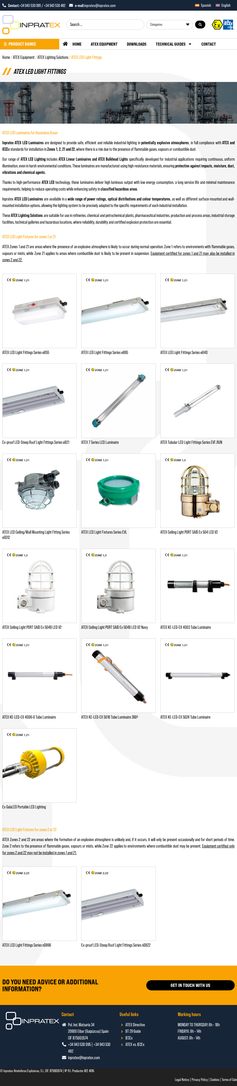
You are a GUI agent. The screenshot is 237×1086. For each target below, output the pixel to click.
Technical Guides (171, 44)
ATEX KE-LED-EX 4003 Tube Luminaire (185, 627)
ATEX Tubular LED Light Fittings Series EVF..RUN (191, 442)
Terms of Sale (229, 1079)
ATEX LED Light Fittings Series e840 (184, 352)
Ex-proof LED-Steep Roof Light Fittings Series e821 (35, 442)
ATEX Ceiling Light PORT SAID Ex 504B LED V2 (32, 627)
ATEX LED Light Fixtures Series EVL (104, 532)
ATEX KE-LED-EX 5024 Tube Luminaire (185, 717)
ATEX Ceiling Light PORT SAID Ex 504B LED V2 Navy (114, 627)
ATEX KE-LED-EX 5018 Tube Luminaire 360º (109, 717)
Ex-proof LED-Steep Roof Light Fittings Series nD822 (115, 945)
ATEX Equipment (104, 44)
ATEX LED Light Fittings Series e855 (25, 352)
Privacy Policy (200, 1079)
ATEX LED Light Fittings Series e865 (104, 352)
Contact (208, 44)
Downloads (137, 44)
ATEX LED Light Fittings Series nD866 (26, 945)
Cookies (214, 1079)
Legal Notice (182, 1079)
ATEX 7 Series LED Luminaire (100, 442)
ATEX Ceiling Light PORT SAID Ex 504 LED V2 (189, 532)
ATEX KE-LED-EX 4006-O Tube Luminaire (29, 717)
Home (76, 44)
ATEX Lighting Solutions (52, 57)
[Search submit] (200, 24)
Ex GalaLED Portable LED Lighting (24, 806)
